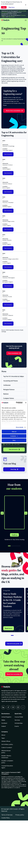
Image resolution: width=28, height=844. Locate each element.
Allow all (14, 431)
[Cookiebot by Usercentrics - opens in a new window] (16, 403)
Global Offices (5, 741)
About (3, 735)
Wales (3, 720)
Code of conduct (6, 747)
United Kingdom (6, 717)
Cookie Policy (5, 818)
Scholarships (19, 723)
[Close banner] (25, 402)
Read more (8, 628)
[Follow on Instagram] (18, 707)
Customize (13, 436)
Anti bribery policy (7, 744)
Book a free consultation (13, 110)
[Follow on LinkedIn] (3, 707)
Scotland (4, 723)
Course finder (19, 717)
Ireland (3, 726)
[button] (25, 513)
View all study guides (13, 643)
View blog (13, 469)
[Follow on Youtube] (13, 707)
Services (17, 720)
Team (3, 738)
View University (8, 154)
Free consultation (13, 353)
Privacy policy (19, 815)
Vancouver (11, 17)
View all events (13, 449)
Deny (14, 440)
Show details (19, 427)
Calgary (3, 17)
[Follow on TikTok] (23, 707)
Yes (4, 7)
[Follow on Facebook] (8, 707)
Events (17, 726)
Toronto (23, 15)
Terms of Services (6, 815)
